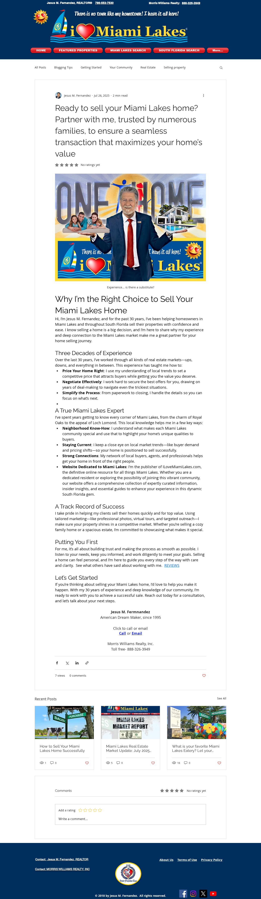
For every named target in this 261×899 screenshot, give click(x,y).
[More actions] (203, 95)
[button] (221, 67)
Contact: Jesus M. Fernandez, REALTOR (61, 859)
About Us (166, 860)
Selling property (175, 67)
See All (221, 698)
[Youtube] (213, 894)
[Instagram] (193, 894)
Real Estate (148, 67)
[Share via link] (87, 663)
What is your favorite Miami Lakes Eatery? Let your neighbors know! (195, 748)
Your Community (121, 67)
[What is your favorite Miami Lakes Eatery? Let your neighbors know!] (196, 722)
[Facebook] (183, 894)
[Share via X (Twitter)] (67, 663)
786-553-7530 (104, 2)
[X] (203, 894)
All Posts (40, 67)
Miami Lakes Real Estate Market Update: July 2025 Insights (128, 748)
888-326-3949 (191, 3)
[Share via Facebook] (57, 663)
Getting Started (91, 67)
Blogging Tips (63, 67)
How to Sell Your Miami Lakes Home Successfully (62, 748)
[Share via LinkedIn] (77, 663)
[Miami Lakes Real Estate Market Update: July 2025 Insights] (130, 722)
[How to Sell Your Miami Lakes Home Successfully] (64, 722)
